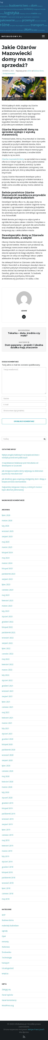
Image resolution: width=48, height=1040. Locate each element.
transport (37, 25)
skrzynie (12, 25)
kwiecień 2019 (7, 845)
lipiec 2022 (6, 648)
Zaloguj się (6, 989)
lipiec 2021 (6, 702)
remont (37, 21)
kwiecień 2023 (7, 600)
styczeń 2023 (7, 616)
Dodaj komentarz (9, 74)
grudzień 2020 (7, 739)
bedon (7, 6)
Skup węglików (20, 25)
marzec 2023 (7, 606)
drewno (40, 6)
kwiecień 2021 (7, 718)
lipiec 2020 (6, 765)
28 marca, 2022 (8, 71)
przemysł (28, 20)
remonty (5, 941)
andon (2, 6)
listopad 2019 (7, 808)
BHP (3, 915)
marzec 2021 (7, 723)
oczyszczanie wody (13, 17)
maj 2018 (5, 899)
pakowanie (7, 20)
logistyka (11, 12)
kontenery (28, 8)
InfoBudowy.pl (11, 36)
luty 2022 (5, 675)
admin (29, 71)
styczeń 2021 (7, 733)
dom (34, 5)
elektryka (3, 9)
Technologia (7, 957)
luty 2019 (5, 856)
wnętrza (2, 30)
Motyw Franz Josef (36, 1029)
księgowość (37, 9)
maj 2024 (5, 558)
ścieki (34, 30)
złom (28, 29)
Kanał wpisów (7, 995)
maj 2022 (5, 659)
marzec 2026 (7, 520)
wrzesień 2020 (7, 755)
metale (3, 16)
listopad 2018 (7, 872)
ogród (21, 17)
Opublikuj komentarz (24, 421)
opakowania (28, 17)
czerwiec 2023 (7, 590)
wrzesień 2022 (7, 638)
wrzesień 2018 (7, 883)
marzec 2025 (7, 547)
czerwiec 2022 (7, 654)
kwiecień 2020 (7, 781)
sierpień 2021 (7, 696)
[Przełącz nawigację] (43, 36)
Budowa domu (38, 71)
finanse (8, 9)
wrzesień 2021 (7, 691)
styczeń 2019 (7, 861)
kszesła (43, 9)
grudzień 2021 (7, 686)
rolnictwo (43, 21)
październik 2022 (8, 632)
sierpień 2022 (7, 643)
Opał (4, 936)
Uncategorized (7, 968)
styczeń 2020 (7, 797)
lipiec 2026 (6, 515)
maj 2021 (5, 712)
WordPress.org (8, 1005)
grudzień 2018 (7, 867)
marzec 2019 (7, 851)
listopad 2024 (7, 552)
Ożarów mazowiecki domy (13, 159)
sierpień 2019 (7, 824)
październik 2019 (8, 813)
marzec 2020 (7, 787)
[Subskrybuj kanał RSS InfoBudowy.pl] (24, 1037)
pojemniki (18, 21)
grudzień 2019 (7, 803)
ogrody (5, 931)
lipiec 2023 (6, 584)
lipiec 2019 (6, 829)
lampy (2, 14)
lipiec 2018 (6, 888)
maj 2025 (5, 542)
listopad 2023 (7, 568)
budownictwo (18, 5)
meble (34, 13)
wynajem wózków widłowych (15, 30)
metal (39, 14)
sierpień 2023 (7, 579)
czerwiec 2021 (7, 707)
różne (5, 24)
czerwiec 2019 (7, 835)
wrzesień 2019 (7, 819)
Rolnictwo (6, 947)
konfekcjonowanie (17, 9)
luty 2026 (5, 526)
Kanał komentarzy (9, 1000)
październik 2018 (8, 877)
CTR (29, 6)
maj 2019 (5, 840)
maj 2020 (5, 776)
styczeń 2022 (7, 680)
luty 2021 (5, 728)
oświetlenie (35, 17)
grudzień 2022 (7, 622)
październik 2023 (8, 574)
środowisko (41, 30)
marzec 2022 (7, 670)
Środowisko (6, 952)
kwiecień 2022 (7, 664)
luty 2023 (5, 611)
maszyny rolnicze (25, 14)
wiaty (45, 25)
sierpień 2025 (7, 536)
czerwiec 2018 (7, 893)
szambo (27, 25)
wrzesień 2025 (7, 531)
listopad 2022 (7, 627)
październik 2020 (8, 749)
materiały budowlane (10, 925)
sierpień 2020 (7, 760)
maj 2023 (5, 595)
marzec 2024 (7, 563)
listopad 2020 (7, 744)
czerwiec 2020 (7, 771)
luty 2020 (5, 792)
